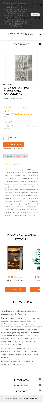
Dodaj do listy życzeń (14, 148)
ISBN (5, 108)
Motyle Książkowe (28, 398)
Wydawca (7, 114)
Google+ (23, 156)
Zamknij (35, 15)
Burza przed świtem (15, 269)
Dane (17, 164)
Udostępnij (10, 156)
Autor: (5, 98)
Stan (5, 111)
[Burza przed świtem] (15, 257)
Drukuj (9, 84)
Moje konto (21, 385)
